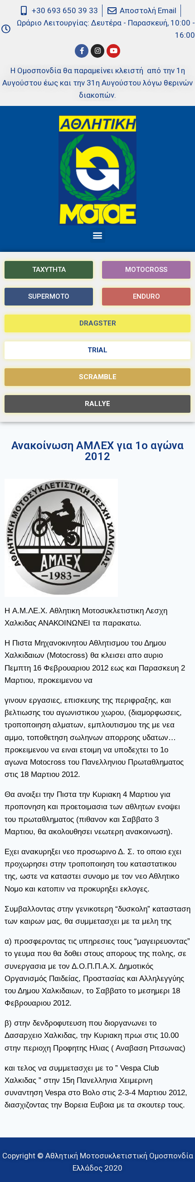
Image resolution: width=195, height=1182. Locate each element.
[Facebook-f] (81, 51)
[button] (97, 235)
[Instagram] (97, 51)
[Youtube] (113, 51)
